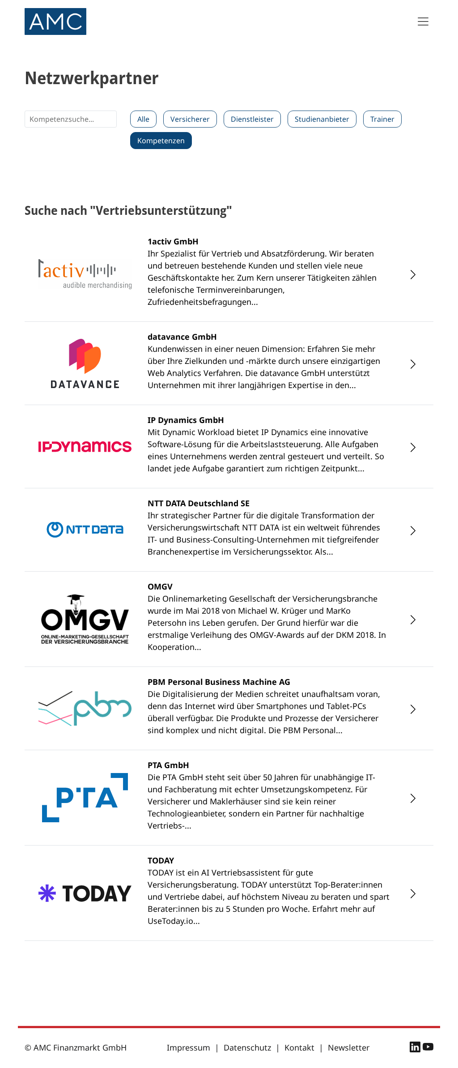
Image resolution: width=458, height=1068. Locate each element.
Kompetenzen (161, 140)
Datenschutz (247, 1047)
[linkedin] (416, 1048)
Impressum (188, 1047)
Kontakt (299, 1047)
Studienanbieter (322, 119)
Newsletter (348, 1047)
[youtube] (428, 1048)
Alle (143, 119)
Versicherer (190, 119)
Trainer (382, 119)
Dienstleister (252, 119)
